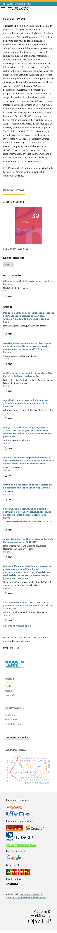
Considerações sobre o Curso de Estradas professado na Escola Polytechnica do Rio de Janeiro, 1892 (28, 605)
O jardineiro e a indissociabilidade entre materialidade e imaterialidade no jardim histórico (26, 403)
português (10, 695)
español (8, 690)
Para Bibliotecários (13, 724)
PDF (7, 264)
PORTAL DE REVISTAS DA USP (16, 4)
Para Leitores (11, 715)
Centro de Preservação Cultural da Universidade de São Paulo (26, 896)
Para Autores (11, 719)
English (8, 686)
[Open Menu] (3, 9)
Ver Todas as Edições (16, 626)
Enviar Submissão (17, 737)
